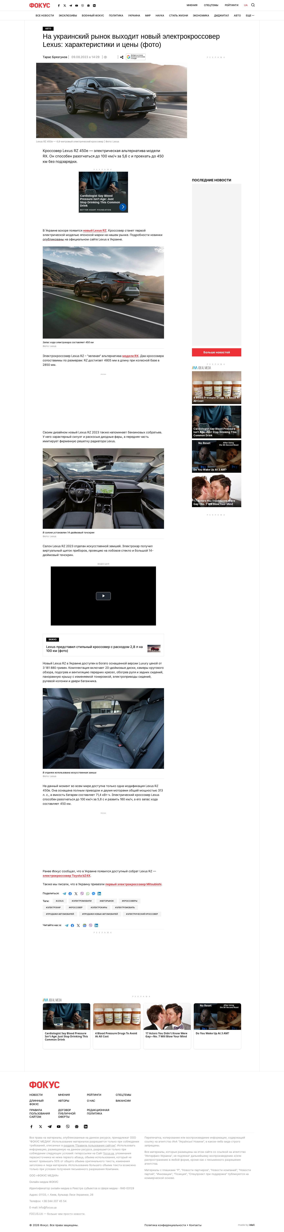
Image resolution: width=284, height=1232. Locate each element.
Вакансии (123, 1100)
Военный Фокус (93, 15)
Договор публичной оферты (66, 1113)
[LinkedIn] (94, 5)
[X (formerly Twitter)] (65, 5)
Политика (116, 15)
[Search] (253, 5)
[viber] (67, 1127)
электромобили (82, 901)
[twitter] (40, 1127)
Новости (36, 1094)
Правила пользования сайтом (39, 1113)
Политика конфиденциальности (165, 1225)
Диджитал (221, 15)
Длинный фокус (36, 1102)
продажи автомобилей (60, 914)
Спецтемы (211, 5)
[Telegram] (71, 5)
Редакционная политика (98, 1111)
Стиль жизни (178, 15)
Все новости (45, 15)
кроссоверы (130, 901)
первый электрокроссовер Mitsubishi (133, 884)
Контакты (195, 1225)
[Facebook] (59, 5)
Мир (148, 15)
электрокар (54, 907)
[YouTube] (77, 5)
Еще (248, 15)
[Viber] (82, 5)
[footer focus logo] (44, 1084)
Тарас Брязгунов (55, 57)
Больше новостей (216, 352)
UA (246, 5)
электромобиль (126, 907)
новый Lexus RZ (94, 230)
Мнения (192, 5)
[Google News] (88, 5)
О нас (91, 1100)
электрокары (99, 907)
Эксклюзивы (68, 15)
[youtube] (58, 1127)
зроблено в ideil (246, 1225)
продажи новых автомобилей (100, 914)
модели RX (130, 356)
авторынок (107, 901)
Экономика (201, 15)
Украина (134, 15)
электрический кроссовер (142, 914)
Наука (160, 15)
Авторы (63, 1100)
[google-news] (76, 1127)
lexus (60, 901)
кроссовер (76, 907)
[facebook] (31, 1127)
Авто (237, 15)
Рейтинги (231, 5)
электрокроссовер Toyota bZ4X (66, 875)
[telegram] (49, 1127)
